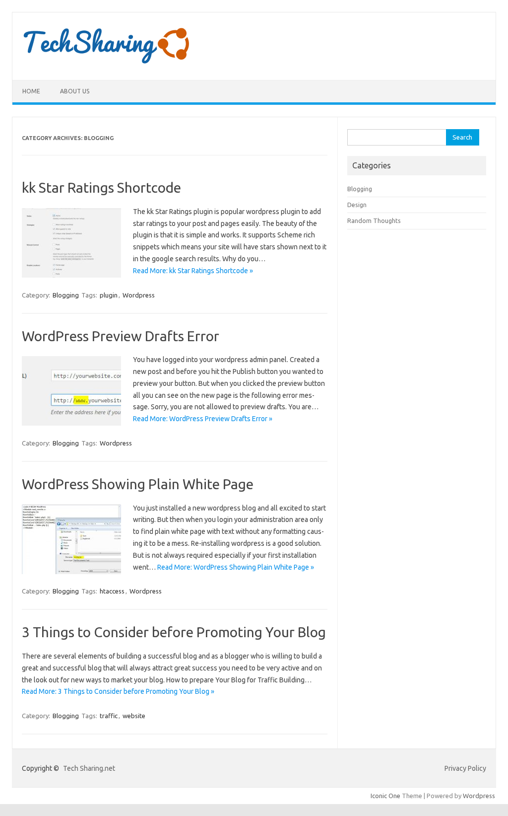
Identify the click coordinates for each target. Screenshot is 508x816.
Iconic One (385, 795)
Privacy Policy (465, 768)
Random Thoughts (374, 220)
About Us (74, 91)
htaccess (112, 591)
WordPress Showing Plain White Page (138, 484)
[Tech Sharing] (107, 63)
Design (357, 204)
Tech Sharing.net (89, 768)
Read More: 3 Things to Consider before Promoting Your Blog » (118, 691)
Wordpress (139, 295)
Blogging (66, 295)
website (134, 715)
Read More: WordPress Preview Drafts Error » (202, 419)
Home (31, 91)
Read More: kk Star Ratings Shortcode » (193, 271)
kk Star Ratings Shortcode (101, 187)
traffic (109, 715)
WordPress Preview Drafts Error (120, 336)
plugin (109, 295)
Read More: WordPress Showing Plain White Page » (235, 567)
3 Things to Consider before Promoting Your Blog (174, 632)
